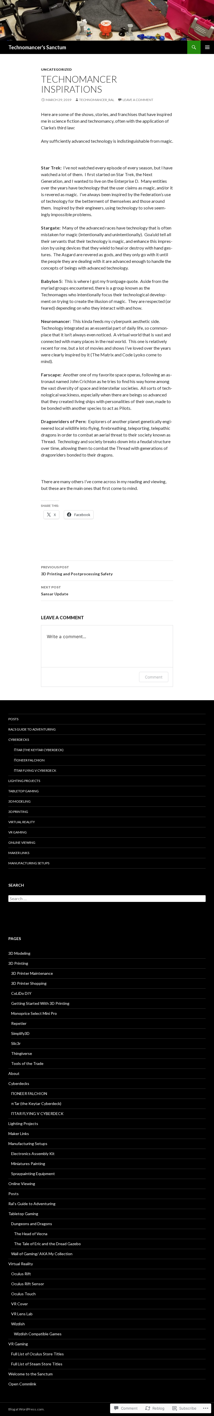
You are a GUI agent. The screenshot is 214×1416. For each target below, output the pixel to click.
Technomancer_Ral (96, 100)
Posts (13, 719)
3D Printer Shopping (29, 983)
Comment (153, 677)
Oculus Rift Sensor (27, 1283)
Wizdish (18, 1323)
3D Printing (18, 812)
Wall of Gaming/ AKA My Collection (41, 1253)
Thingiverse (21, 1053)
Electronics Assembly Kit (33, 1153)
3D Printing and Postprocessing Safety (77, 570)
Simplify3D (20, 1033)
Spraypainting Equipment (33, 1173)
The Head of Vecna (30, 1233)
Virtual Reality (21, 822)
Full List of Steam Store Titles (36, 1363)
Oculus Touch (23, 1293)
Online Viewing (21, 842)
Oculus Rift (21, 1273)
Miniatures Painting (28, 1163)
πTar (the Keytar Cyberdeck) (39, 750)
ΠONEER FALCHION (29, 760)
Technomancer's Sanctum (37, 47)
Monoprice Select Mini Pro (34, 1013)
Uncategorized (56, 69)
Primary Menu (207, 47)
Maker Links (18, 853)
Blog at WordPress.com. (26, 1409)
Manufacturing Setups (28, 863)
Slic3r (16, 1043)
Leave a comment (138, 100)
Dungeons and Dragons (31, 1223)
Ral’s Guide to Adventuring (32, 729)
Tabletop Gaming (23, 791)
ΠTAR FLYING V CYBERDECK (35, 770)
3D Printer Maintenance (32, 973)
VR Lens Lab (22, 1313)
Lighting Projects (24, 781)
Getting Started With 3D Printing (40, 1003)
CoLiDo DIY (21, 993)
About (14, 1073)
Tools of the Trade (27, 1063)
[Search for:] (107, 898)
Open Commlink (22, 1384)
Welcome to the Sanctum (30, 1373)
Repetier (18, 1023)
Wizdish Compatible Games (38, 1333)
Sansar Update (54, 590)
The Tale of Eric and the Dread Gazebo (47, 1243)
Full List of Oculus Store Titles (37, 1353)
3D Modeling (19, 801)
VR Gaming (17, 832)
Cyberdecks (18, 739)
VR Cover (19, 1303)
